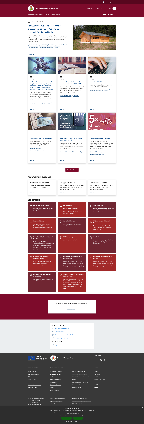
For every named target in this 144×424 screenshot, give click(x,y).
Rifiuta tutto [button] (78, 418)
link (86, 415)
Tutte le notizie (71, 170)
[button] (72, 421)
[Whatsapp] (100, 8)
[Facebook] (93, 8)
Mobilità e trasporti (55, 390)
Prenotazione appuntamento (57, 398)
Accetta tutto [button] (66, 418)
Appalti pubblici (54, 382)
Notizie (94, 77)
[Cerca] (114, 8)
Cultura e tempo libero (56, 374)
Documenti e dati (32, 388)
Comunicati (97, 374)
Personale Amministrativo (34, 385)
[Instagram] (97, 8)
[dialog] (72, 415)
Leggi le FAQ (53, 404)
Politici (29, 382)
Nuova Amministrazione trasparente (81, 401)
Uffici (29, 377)
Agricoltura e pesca (77, 387)
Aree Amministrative (33, 374)
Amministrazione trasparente (79, 398)
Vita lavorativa (54, 377)
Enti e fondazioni (32, 379)
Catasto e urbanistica (55, 385)
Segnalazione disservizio (56, 401)
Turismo (52, 388)
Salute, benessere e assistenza (80, 382)
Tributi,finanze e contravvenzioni (80, 377)
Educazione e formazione (78, 371)
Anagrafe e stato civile (56, 371)
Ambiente (74, 379)
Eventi (96, 387)
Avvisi (32, 21)
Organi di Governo (32, 371)
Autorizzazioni (76, 385)
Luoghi (96, 384)
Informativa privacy (77, 404)
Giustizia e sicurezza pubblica (79, 374)
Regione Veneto (32, 2)
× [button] (142, 407)
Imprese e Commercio (55, 379)
